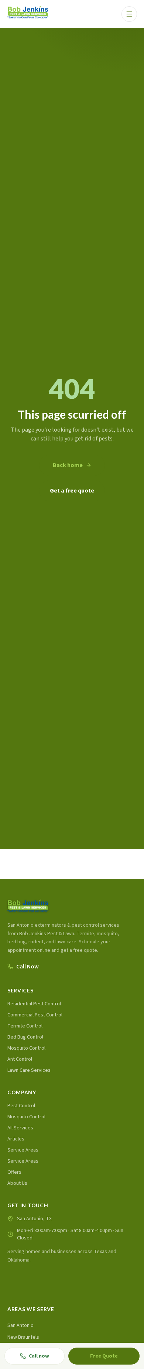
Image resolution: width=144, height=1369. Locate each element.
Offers (14, 1172)
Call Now (27, 967)
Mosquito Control (26, 1048)
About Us (17, 1183)
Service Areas (22, 1150)
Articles (15, 1139)
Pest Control (21, 1105)
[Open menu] (129, 14)
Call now (39, 1356)
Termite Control (24, 1026)
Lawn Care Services (29, 1070)
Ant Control (19, 1059)
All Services (20, 1128)
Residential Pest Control (34, 1004)
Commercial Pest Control (34, 1015)
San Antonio (20, 1325)
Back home (68, 465)
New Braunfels (23, 1337)
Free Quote (104, 1356)
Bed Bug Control (25, 1037)
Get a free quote (72, 491)
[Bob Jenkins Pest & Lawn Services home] (27, 14)
